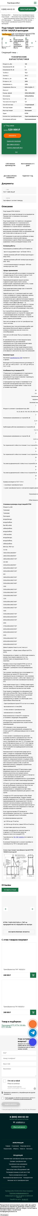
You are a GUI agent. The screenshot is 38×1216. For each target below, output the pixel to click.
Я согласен (4, 1215)
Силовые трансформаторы (18, 1161)
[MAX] (13, 1134)
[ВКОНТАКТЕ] (21, 1134)
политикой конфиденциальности (22, 1099)
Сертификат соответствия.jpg (12, 200)
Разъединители (28, 1177)
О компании (15, 1146)
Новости (22, 1148)
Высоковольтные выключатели (12, 1177)
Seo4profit (25, 1199)
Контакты (29, 1148)
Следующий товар (10, 52)
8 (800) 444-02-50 (8, 9)
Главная (8, 1146)
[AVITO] (25, 1134)
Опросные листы (25, 1146)
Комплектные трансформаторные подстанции (18, 1158)
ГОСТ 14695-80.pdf (9, 192)
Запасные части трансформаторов (17, 1180)
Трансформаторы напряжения (18, 1164)
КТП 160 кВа (6, 1027)
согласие (10, 1097)
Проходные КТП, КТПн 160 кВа (13, 1025)
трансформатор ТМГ (16, 357)
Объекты (16, 1148)
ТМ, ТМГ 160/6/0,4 (18, 837)
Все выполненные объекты (19, 932)
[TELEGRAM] (17, 1134)
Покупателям (8, 1148)
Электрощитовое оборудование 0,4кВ (17, 1169)
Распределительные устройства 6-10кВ (18, 1172)
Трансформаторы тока (18, 1166)
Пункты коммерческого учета (18, 1175)
